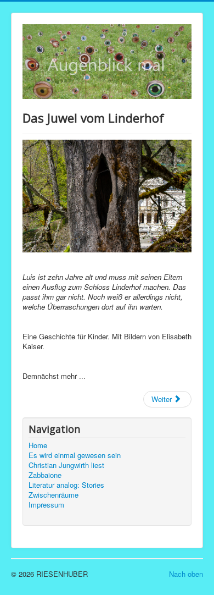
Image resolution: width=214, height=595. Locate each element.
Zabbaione (45, 475)
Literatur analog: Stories (66, 485)
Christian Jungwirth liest (66, 465)
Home (38, 445)
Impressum (46, 505)
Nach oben (186, 574)
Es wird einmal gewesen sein (75, 455)
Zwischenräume (53, 495)
